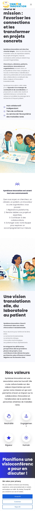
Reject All (17, 507)
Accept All (18, 496)
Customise (17, 501)
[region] (17, 494)
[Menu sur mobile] (31, 4)
